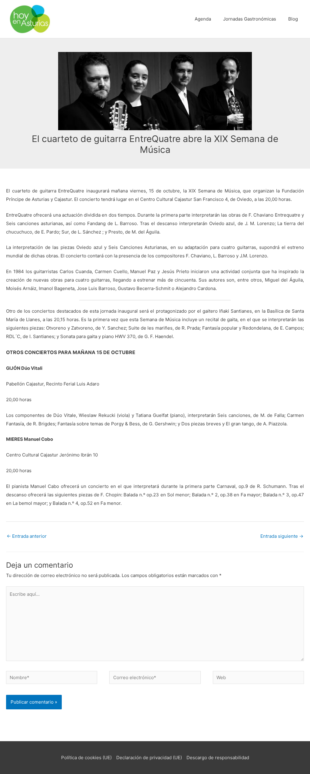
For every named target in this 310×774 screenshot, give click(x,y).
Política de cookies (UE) (86, 757)
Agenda (203, 19)
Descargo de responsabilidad (217, 757)
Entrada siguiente (281, 536)
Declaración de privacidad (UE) (149, 757)
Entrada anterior (27, 536)
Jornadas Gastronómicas (249, 19)
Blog (293, 19)
